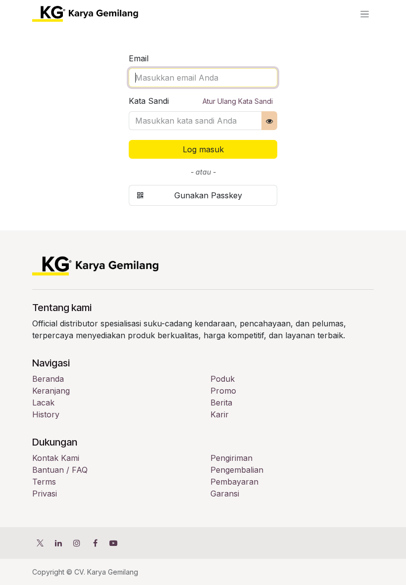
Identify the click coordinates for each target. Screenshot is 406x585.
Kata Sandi (201, 101)
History (45, 414)
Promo (223, 391)
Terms (44, 482)
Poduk (222, 379)
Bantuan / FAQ (60, 470)
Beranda (48, 379)
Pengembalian (236, 470)
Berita (221, 402)
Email (139, 58)
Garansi (224, 493)
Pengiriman (231, 458)
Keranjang (51, 391)
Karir (219, 414)
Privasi (44, 493)
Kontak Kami (55, 458)
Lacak (43, 402)
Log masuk (203, 149)
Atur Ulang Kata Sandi (238, 101)
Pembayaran (234, 482)
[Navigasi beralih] (364, 14)
